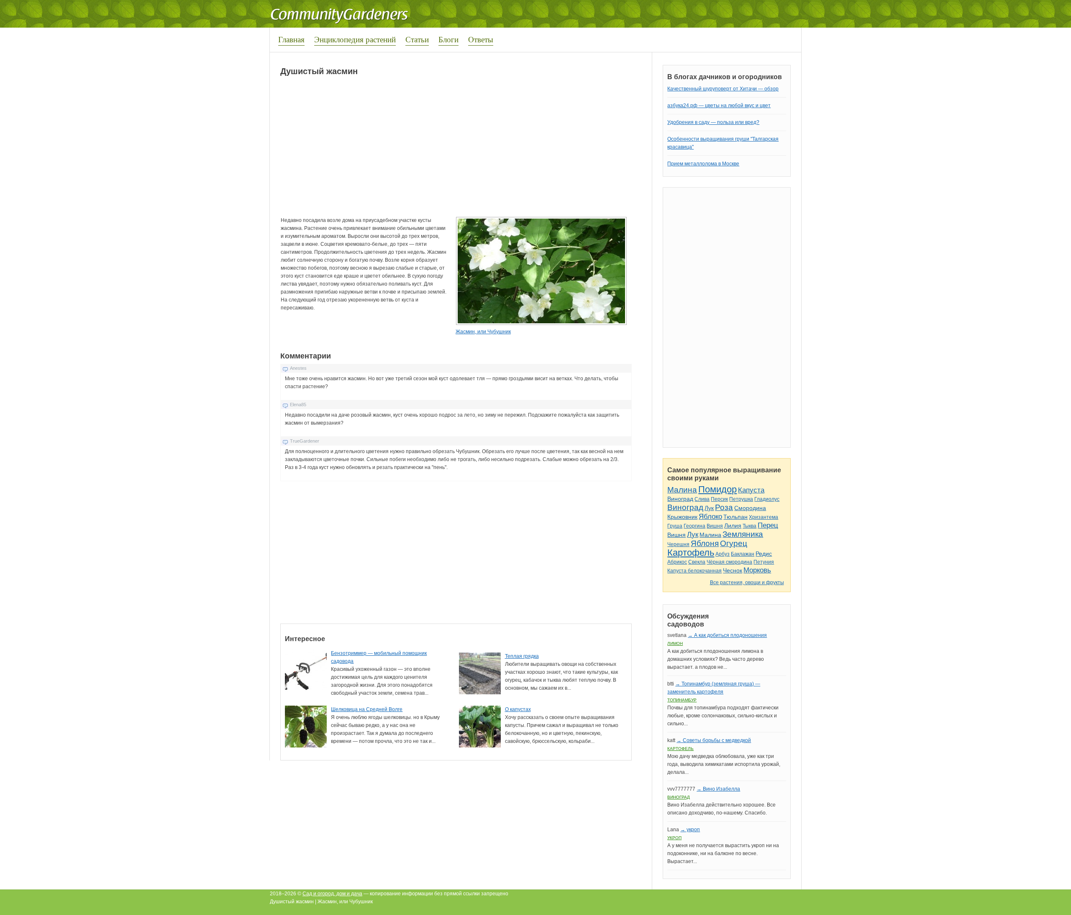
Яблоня (705, 543)
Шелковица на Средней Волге (366, 709)
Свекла (696, 562)
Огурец (733, 543)
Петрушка (741, 499)
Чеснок (732, 570)
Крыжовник (682, 516)
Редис (764, 553)
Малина (682, 489)
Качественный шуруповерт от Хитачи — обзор (723, 89)
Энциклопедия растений (355, 39)
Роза (724, 507)
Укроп (674, 837)
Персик (719, 499)
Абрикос (677, 562)
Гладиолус (766, 499)
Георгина (694, 526)
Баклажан (742, 554)
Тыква (749, 526)
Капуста (751, 490)
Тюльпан (735, 516)
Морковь (757, 570)
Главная (291, 39)
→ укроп (690, 830)
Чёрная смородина (729, 562)
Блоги (448, 39)
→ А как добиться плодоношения (727, 635)
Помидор (717, 489)
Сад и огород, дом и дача (332, 894)
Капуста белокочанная (694, 571)
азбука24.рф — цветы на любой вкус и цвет (719, 105)
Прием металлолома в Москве (703, 164)
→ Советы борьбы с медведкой (713, 740)
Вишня (715, 526)
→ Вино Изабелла (718, 789)
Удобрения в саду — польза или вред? (713, 122)
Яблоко (710, 517)
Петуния (763, 562)
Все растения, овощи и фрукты (747, 582)
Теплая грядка (522, 656)
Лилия (732, 525)
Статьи (417, 39)
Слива (702, 499)
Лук (709, 508)
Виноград (680, 498)
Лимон (675, 643)
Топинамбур (682, 700)
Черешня (678, 544)
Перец (768, 525)
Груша (674, 526)
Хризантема (763, 517)
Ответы (480, 39)
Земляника (743, 534)
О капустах (518, 709)
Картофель (690, 552)
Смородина (750, 508)
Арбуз (722, 554)
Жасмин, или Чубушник (483, 332)
